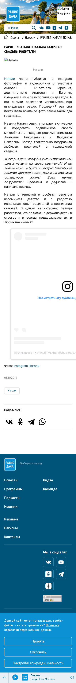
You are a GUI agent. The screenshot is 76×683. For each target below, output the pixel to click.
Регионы (11, 528)
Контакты (12, 537)
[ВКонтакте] (9, 422)
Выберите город (31, 463)
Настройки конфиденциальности (38, 663)
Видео (48, 480)
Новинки (10, 507)
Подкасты (12, 498)
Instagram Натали (26, 366)
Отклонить (38, 652)
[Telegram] (31, 422)
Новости (30, 37)
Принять (38, 641)
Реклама (11, 519)
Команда (50, 489)
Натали (9, 79)
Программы (13, 489)
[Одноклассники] (20, 422)
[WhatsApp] (42, 422)
